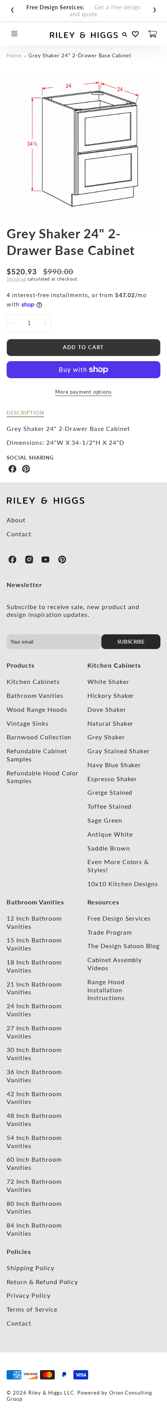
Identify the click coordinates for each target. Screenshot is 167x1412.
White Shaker (108, 681)
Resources (103, 902)
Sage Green (104, 820)
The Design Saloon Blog (123, 945)
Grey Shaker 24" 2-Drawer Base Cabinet (80, 55)
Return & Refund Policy (42, 1281)
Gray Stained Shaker (118, 750)
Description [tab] (25, 413)
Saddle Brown (108, 848)
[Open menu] (14, 33)
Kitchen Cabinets (33, 681)
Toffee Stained (109, 806)
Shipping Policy (30, 1267)
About (16, 519)
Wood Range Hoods (37, 709)
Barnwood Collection (39, 736)
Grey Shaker (106, 736)
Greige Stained (109, 792)
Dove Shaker (106, 709)
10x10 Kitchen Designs (122, 883)
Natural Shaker (110, 723)
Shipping (16, 278)
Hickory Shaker (110, 695)
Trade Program (109, 932)
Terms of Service (32, 1309)
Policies (19, 1251)
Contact (19, 533)
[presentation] (12, 8)
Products (21, 665)
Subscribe (130, 642)
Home (14, 55)
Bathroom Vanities (35, 695)
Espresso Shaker (112, 778)
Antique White (109, 834)
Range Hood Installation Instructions (106, 990)
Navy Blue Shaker (114, 764)
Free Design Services (119, 918)
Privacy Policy (28, 1295)
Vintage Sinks (27, 723)
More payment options (83, 392)
